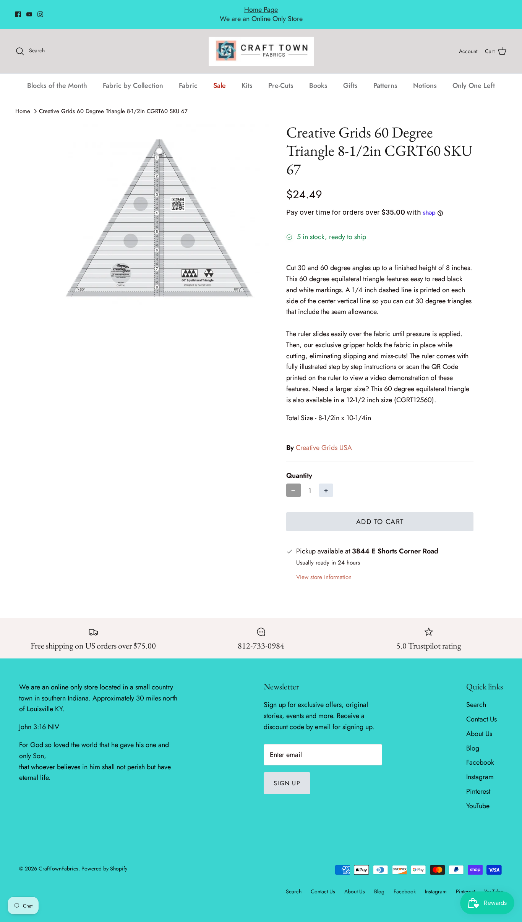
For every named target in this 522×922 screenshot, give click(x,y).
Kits (247, 77)
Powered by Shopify (104, 860)
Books (318, 77)
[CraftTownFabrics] (261, 42)
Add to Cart (380, 514)
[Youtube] (29, 10)
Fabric (188, 77)
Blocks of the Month (57, 77)
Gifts (350, 77)
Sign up (287, 774)
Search (476, 697)
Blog (472, 740)
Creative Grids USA (324, 440)
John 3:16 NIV (39, 719)
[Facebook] (18, 10)
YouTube (478, 797)
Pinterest (478, 783)
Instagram (480, 769)
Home (22, 103)
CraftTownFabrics (58, 860)
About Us (479, 725)
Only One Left (473, 77)
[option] (159, 210)
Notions (425, 77)
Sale (219, 77)
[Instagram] (40, 10)
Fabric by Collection (133, 77)
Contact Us (481, 711)
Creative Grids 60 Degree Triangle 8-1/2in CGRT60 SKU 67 (113, 103)
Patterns (385, 77)
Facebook (480, 754)
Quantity (299, 467)
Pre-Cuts (280, 77)
